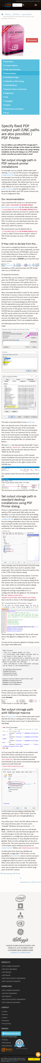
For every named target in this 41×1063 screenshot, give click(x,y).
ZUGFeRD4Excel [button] (11, 85)
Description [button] (9, 62)
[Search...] (23, 5)
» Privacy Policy (6, 1023)
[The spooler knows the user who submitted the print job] (20, 469)
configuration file (7, 175)
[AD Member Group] (19, 397)
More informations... (14, 1061)
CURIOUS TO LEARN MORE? (20, 953)
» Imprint (4, 1017)
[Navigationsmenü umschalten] (36, 5)
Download (33, 40)
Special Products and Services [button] (16, 89)
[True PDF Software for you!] (6, 5)
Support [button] (8, 105)
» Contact (4, 1011)
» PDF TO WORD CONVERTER (10, 966)
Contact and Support (21, 1)
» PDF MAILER (5, 975)
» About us (4, 1014)
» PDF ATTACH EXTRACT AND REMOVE (13, 978)
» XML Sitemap (6, 1043)
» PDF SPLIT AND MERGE (9, 969)
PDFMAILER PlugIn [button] (12, 77)
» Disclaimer (5, 1020)
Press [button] (7, 113)
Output (10, 173)
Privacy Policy (31, 1)
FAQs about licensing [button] (12, 69)
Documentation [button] (10, 73)
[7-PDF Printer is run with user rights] (20, 701)
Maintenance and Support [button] (14, 109)
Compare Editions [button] (11, 65)
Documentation (27, 14)
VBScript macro (10, 716)
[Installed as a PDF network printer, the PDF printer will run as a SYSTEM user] (20, 265)
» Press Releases (6, 1046)
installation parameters (10, 207)
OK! (34, 1059)
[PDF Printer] (12, 40)
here (28, 184)
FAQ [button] (6, 97)
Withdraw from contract (11, 1033)
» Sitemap (4, 1040)
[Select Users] (19, 338)
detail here (31, 422)
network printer (7, 848)
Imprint (38, 1)
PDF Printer (16, 14)
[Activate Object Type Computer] (19, 362)
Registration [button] (9, 93)
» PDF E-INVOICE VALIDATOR (10, 981)
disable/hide (15, 856)
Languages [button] (9, 101)
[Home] (2, 14)
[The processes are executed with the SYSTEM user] (20, 483)
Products (8, 14)
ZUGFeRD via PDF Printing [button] (14, 81)
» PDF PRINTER (6, 972)
